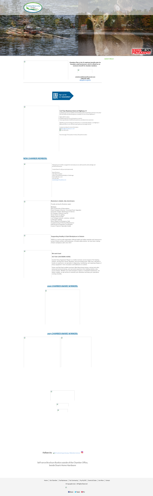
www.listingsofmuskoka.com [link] (59, 180)
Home (46, 480)
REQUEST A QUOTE (85, 80)
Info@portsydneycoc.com (68, 128)
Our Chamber (53, 480)
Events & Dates (92, 480)
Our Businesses (63, 480)
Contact (108, 480)
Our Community (73, 480)
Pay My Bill (83, 480)
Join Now (101, 480)
